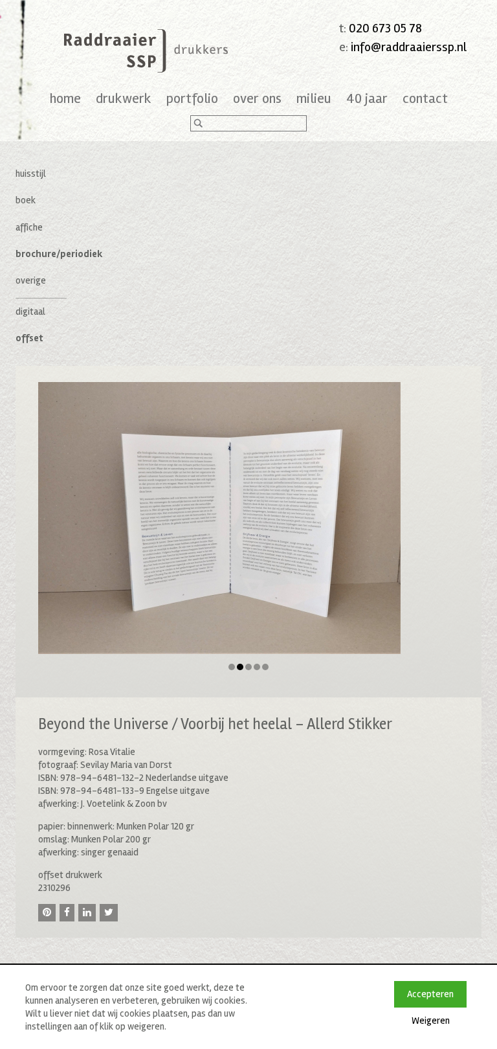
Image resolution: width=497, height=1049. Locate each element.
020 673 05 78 (385, 28)
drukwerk (123, 98)
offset (29, 338)
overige (31, 280)
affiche (29, 227)
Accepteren (430, 994)
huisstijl (31, 173)
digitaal (30, 311)
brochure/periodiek (59, 254)
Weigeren (431, 1020)
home (65, 98)
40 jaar (367, 98)
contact (425, 98)
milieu (313, 98)
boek (26, 200)
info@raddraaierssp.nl (409, 47)
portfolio (192, 98)
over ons (257, 98)
